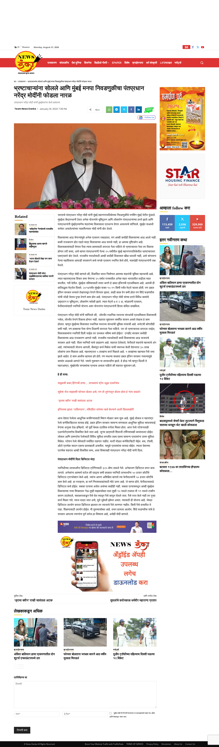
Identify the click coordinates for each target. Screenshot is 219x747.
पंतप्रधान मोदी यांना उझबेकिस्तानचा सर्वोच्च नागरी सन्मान (41, 276)
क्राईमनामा (19, 649)
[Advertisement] (109, 22)
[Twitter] (197, 47)
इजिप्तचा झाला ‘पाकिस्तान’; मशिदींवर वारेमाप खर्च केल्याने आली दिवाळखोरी (96, 409)
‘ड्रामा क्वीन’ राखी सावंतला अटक (75, 400)
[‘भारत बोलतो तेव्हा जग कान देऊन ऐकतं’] (20, 259)
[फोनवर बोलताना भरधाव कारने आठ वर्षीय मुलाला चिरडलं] (85, 632)
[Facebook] (192, 47)
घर (15, 81)
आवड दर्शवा (167, 216)
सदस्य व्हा (198, 216)
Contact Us (190, 744)
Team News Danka (25, 109)
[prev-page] (16, 666)
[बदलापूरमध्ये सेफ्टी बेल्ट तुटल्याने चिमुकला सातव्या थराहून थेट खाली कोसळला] (182, 398)
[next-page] (21, 666)
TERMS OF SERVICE (134, 744)
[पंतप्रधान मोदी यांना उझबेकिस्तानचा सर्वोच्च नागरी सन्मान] (20, 274)
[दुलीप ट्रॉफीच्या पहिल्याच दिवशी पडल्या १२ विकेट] (134, 632)
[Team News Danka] (34, 297)
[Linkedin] (138, 109)
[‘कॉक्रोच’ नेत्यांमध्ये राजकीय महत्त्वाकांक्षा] (20, 229)
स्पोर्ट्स (116, 649)
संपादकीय (164, 462)
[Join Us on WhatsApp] (149, 109)
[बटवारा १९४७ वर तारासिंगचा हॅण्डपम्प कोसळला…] (182, 444)
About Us (178, 744)
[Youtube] (202, 47)
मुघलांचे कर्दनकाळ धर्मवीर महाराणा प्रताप (133, 600)
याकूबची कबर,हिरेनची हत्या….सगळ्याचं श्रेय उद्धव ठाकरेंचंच (88, 383)
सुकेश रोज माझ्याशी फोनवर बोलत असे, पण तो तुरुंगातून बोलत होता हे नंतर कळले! (99, 391)
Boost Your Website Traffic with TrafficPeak (104, 744)
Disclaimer (166, 744)
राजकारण (21, 81)
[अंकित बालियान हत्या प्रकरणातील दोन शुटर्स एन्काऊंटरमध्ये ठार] (35, 632)
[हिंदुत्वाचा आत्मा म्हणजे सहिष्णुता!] (20, 244)
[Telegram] (116, 109)
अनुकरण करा (182, 216)
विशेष (31, 240)
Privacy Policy (152, 744)
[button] (201, 62)
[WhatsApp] (109, 109)
